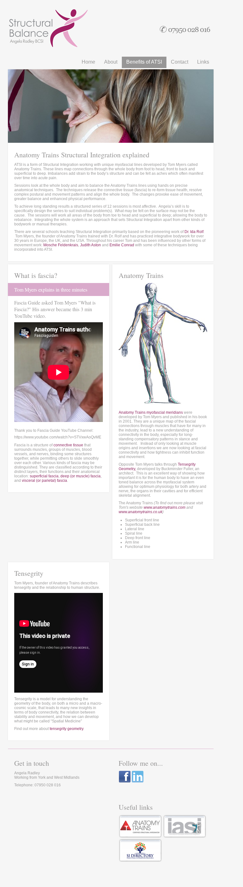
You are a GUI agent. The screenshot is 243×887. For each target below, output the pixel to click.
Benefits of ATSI (144, 62)
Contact (179, 62)
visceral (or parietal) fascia (44, 480)
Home (88, 62)
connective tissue (68, 445)
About (110, 62)
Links (203, 62)
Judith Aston (90, 245)
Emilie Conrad (121, 245)
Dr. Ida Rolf (193, 232)
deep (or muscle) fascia (80, 476)
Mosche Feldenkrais (60, 245)
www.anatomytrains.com (164, 507)
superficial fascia (44, 476)
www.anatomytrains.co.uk (140, 512)
